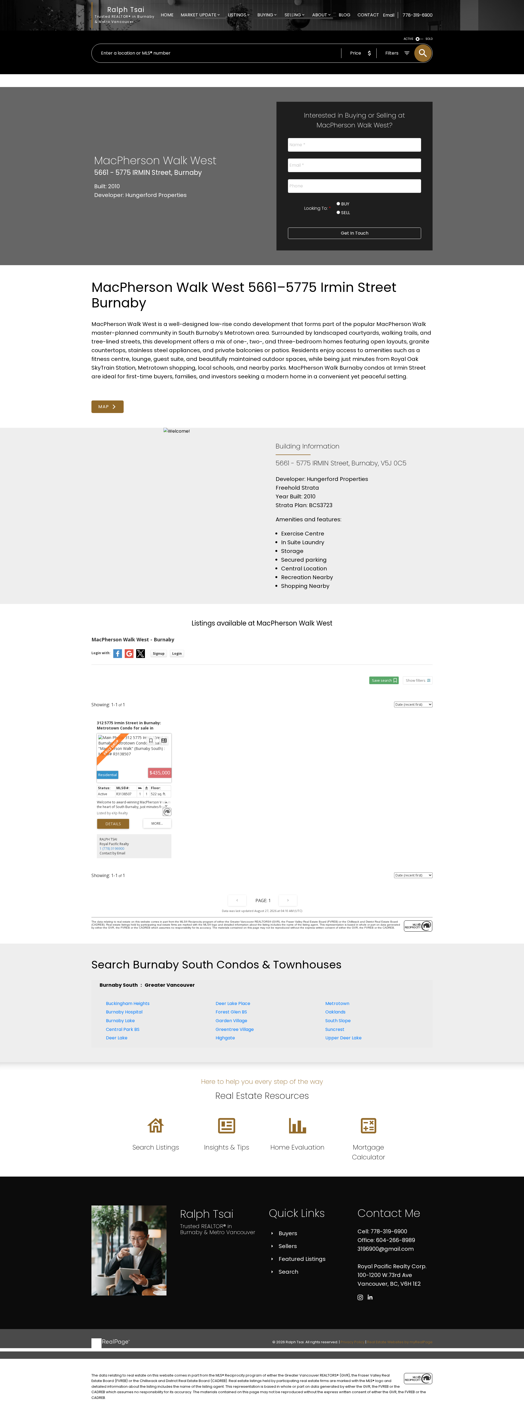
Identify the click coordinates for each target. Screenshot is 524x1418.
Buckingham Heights (128, 1003)
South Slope (338, 1021)
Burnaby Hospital (124, 1012)
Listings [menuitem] (237, 15)
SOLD (429, 39)
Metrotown (337, 1003)
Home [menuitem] (167, 15)
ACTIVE (408, 39)
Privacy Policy (353, 1342)
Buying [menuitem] (265, 15)
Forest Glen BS (231, 1012)
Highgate (225, 1038)
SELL (345, 213)
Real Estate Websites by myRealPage (400, 1342)
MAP (103, 406)
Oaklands (335, 1012)
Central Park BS (122, 1029)
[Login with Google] (129, 656)
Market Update (198, 15)
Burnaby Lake (120, 1021)
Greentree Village (235, 1029)
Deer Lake (116, 1038)
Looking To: (316, 208)
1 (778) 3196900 (112, 848)
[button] (107, 406)
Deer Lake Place (233, 1003)
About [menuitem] (319, 15)
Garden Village (231, 1021)
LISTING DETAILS (113, 824)
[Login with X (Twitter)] (140, 656)
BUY (344, 204)
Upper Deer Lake (343, 1038)
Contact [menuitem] (368, 15)
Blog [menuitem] (344, 15)
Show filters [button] (415, 680)
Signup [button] (159, 653)
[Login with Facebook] (117, 656)
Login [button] (177, 653)
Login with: (101, 653)
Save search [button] (382, 680)
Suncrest (334, 1029)
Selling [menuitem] (293, 15)
